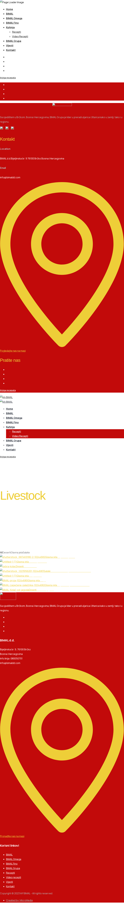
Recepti (16, 32)
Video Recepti (20, 36)
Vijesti (9, 45)
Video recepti (13, 877)
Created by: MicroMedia (19, 900)
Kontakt (11, 50)
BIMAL (9, 13)
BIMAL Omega (14, 18)
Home (9, 9)
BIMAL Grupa (13, 41)
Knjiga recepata (8, 77)
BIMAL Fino (12, 23)
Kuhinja (10, 27)
